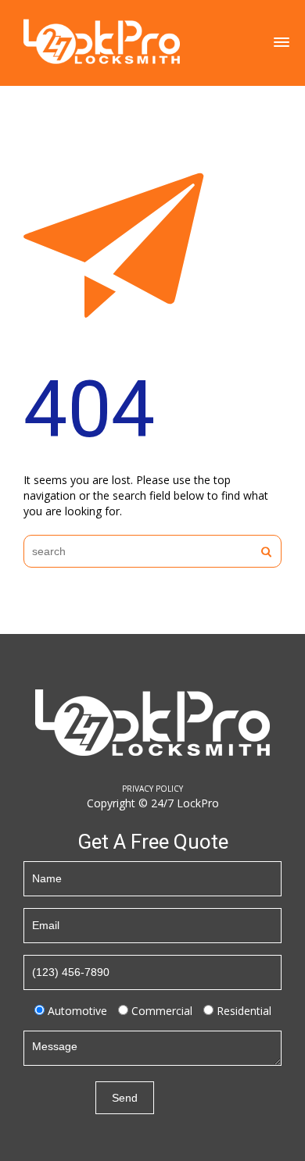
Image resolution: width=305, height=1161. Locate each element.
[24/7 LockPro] (101, 40)
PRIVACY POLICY (152, 788)
